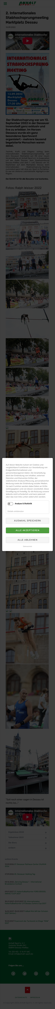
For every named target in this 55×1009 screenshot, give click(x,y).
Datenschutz (27, 546)
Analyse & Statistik (23, 504)
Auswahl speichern (27, 520)
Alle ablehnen (28, 540)
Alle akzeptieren (27, 530)
